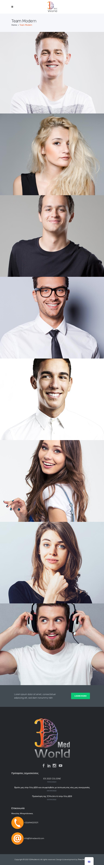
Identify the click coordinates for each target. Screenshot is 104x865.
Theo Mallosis (83, 859)
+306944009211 (31, 823)
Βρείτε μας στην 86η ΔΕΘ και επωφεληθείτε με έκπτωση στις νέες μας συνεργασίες (52, 787)
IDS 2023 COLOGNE (52, 778)
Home (14, 25)
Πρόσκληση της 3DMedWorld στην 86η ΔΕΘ (52, 796)
